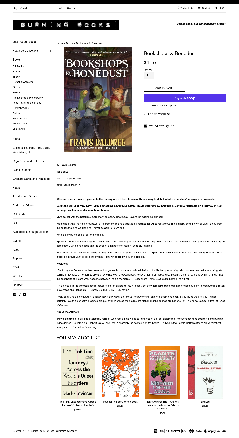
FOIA (16, 267)
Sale (16, 223)
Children (17, 113)
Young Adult (19, 128)
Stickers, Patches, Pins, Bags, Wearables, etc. (31, 150)
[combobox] (38, 8)
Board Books (20, 118)
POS (48, 430)
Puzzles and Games (25, 196)
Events (17, 241)
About (16, 250)
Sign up (71, 8)
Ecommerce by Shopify (66, 430)
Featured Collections (32, 50)
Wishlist (18, 276)
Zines (16, 139)
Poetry (16, 92)
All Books (18, 66)
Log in (60, 8)
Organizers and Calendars (29, 161)
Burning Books (38, 430)
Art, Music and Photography (28, 97)
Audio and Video (23, 205)
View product (77, 376)
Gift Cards (19, 214)
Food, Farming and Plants (27, 102)
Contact (17, 285)
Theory (16, 76)
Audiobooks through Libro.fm (30, 232)
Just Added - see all (25, 42)
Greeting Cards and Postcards (31, 179)
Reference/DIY (21, 108)
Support (18, 258)
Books (32, 59)
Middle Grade (20, 123)
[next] (222, 380)
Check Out (220, 8)
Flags (16, 188)
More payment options (164, 105)
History (16, 71)
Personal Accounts (23, 82)
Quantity (148, 69)
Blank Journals (22, 170)
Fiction (16, 87)
